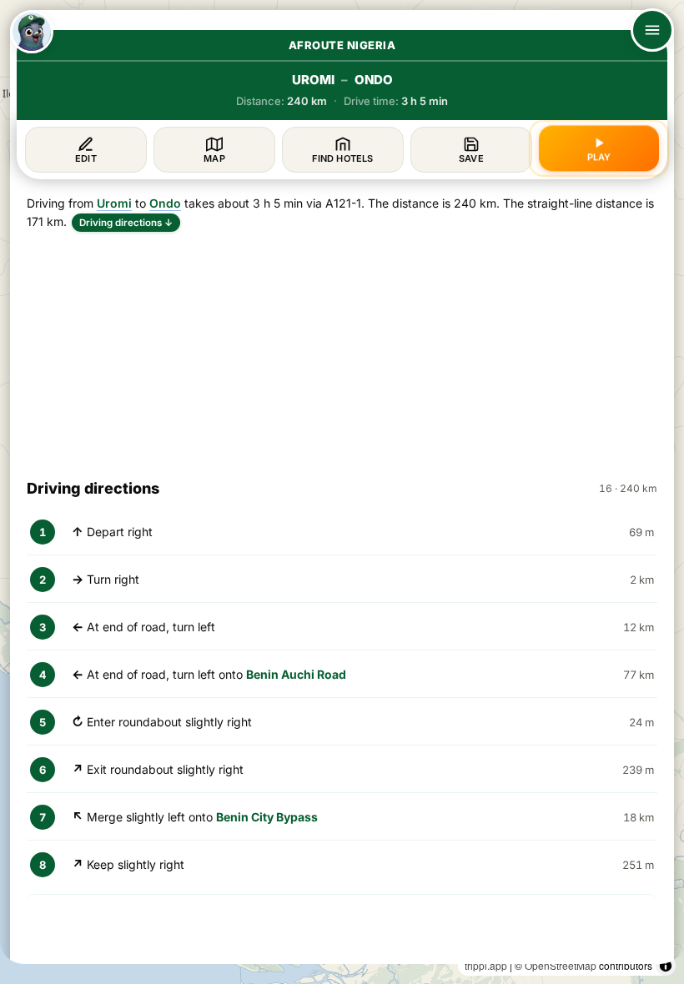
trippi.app (486, 965)
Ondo (165, 203)
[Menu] (652, 30)
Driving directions (126, 222)
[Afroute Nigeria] (31, 31)
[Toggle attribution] (666, 966)
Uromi (114, 203)
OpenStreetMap (560, 965)
